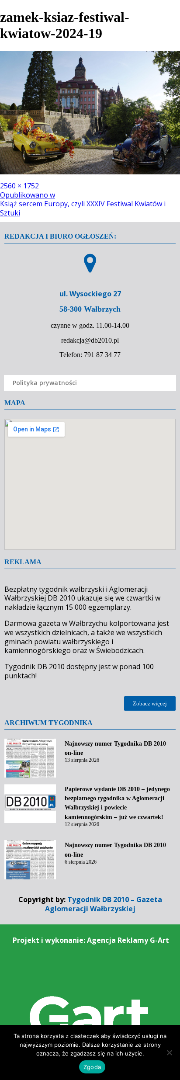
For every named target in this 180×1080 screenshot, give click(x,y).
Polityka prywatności (45, 383)
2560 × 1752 (19, 186)
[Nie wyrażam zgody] (169, 1052)
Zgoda (92, 1066)
